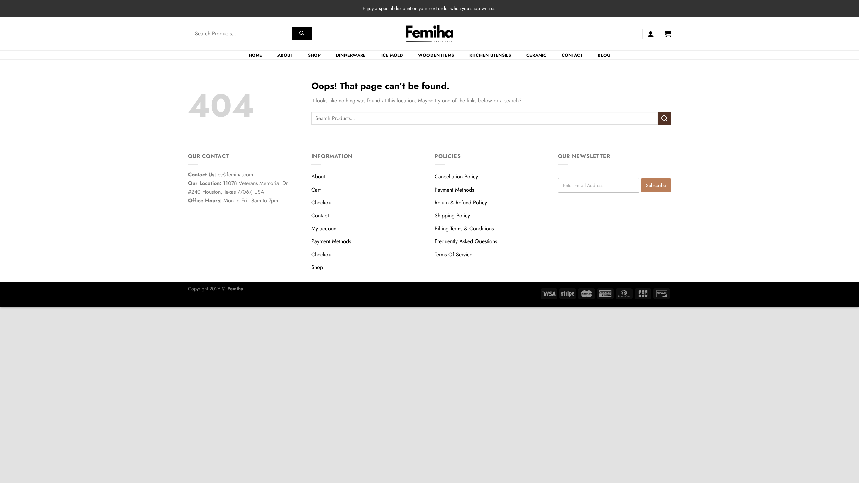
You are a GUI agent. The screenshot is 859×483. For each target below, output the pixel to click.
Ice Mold (392, 55)
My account (324, 228)
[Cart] (667, 33)
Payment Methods (331, 241)
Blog (604, 55)
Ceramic (536, 55)
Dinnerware (351, 55)
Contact (572, 55)
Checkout (322, 202)
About (285, 55)
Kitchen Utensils (490, 55)
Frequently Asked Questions (466, 241)
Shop (314, 55)
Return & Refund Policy (461, 202)
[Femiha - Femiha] (430, 33)
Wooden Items (436, 55)
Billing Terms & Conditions (464, 228)
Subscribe (656, 185)
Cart (316, 190)
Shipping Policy (452, 215)
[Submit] (302, 33)
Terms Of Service (453, 254)
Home (255, 55)
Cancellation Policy (456, 176)
